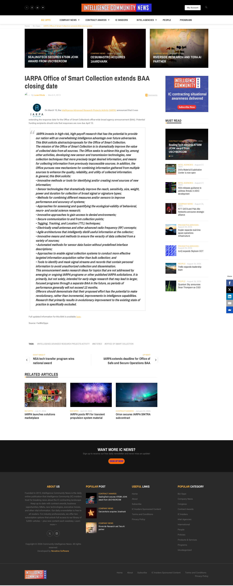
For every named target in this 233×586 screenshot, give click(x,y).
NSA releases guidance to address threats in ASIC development (189, 190)
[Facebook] (229, 283)
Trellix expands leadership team (189, 268)
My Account (192, 7)
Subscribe (136, 504)
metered (97, 343)
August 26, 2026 (185, 227)
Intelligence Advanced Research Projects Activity (64, 343)
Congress (182, 504)
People (167, 20)
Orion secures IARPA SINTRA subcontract (133, 416)
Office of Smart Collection (119, 343)
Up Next (146, 354)
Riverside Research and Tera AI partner (177, 59)
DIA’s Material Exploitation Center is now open (190, 171)
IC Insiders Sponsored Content (146, 509)
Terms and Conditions (142, 514)
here (78, 316)
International (184, 524)
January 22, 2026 (143, 411)
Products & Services (188, 225)
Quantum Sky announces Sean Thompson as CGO (189, 286)
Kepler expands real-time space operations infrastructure (189, 233)
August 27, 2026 (55, 53)
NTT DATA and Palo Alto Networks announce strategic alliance (191, 211)
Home (27, 26)
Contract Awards (96, 20)
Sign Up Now (116, 461)
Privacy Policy (138, 519)
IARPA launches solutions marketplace (40, 416)
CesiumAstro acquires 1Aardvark (108, 59)
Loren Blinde (39, 95)
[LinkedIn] (229, 296)
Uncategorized (185, 550)
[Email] (229, 303)
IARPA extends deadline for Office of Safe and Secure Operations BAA (127, 360)
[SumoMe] (229, 310)
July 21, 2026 (40, 411)
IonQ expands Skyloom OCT (190, 251)
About (135, 499)
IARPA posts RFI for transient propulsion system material (87, 416)
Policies (181, 534)
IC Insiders (121, 20)
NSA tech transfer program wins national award (53, 360)
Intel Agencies (145, 20)
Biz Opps (46, 20)
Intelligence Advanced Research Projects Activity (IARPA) (89, 110)
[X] (229, 289)
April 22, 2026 (86, 411)
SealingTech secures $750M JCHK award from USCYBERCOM (53, 59)
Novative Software (60, 551)
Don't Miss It (39, 354)
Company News (68, 20)
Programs (186, 20)
